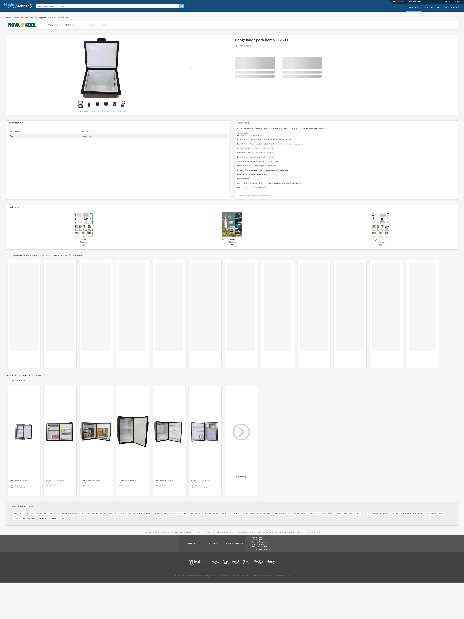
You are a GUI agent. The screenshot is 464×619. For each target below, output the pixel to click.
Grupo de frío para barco (283, 514)
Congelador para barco (381, 514)
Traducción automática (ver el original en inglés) (254, 195)
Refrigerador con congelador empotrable (257, 514)
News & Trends (451, 8)
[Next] (191, 68)
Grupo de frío (234, 514)
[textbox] (108, 6)
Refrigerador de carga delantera (175, 514)
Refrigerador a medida (435, 514)
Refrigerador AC (300, 514)
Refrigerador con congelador (23, 514)
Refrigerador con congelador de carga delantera (144, 514)
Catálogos (429, 8)
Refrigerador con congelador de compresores (408, 514)
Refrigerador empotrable (96, 514)
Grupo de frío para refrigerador (24, 518)
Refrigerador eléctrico (116, 514)
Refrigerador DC (195, 514)
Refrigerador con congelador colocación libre (325, 514)
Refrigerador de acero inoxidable (215, 514)
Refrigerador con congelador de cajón (51, 518)
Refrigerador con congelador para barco (70, 514)
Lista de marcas (257, 537)
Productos (413, 8)
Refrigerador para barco (45, 514)
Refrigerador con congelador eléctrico (357, 514)
